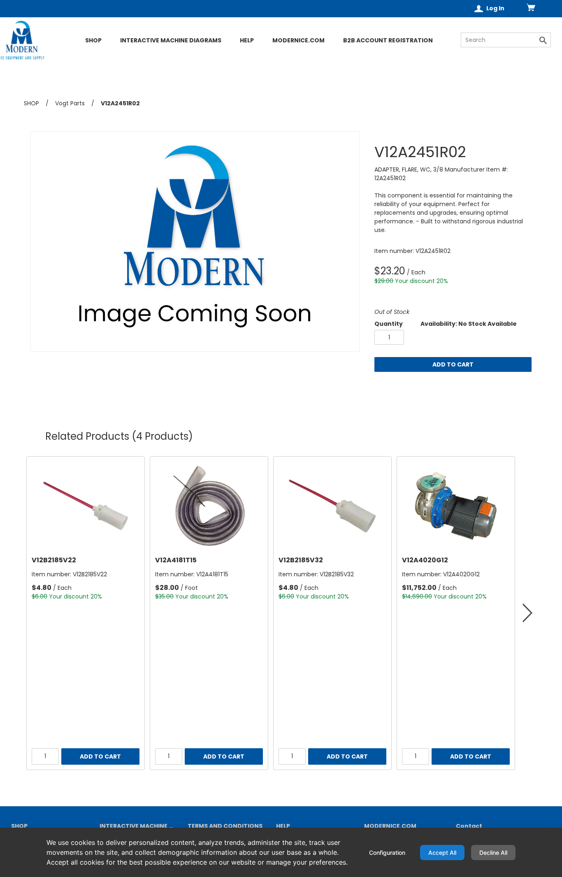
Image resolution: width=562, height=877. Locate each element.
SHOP (31, 103)
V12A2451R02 (120, 103)
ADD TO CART (453, 364)
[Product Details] (52, 54)
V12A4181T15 (176, 560)
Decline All (493, 852)
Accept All (442, 852)
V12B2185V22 (54, 560)
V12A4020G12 (425, 560)
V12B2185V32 (301, 560)
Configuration (387, 852)
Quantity (388, 323)
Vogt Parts (70, 103)
